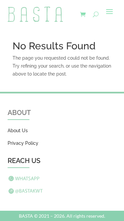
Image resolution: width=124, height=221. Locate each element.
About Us (18, 130)
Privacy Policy (23, 143)
